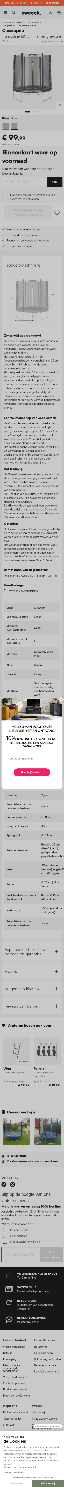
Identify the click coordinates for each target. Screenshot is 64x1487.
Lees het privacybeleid (13, 1472)
